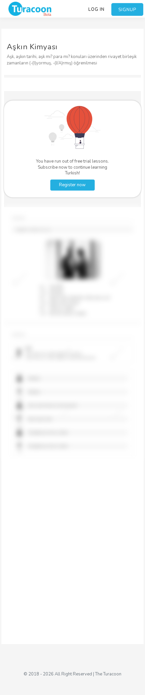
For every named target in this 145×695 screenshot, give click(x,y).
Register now (72, 185)
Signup (127, 10)
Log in (96, 9)
